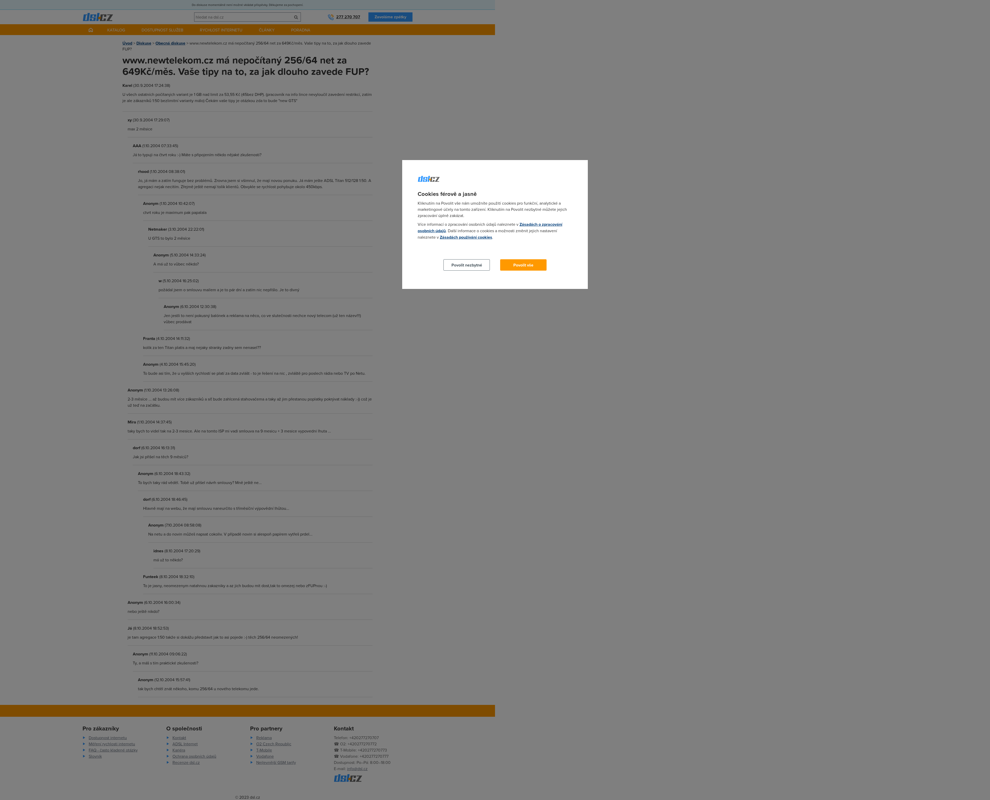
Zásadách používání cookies (466, 237)
